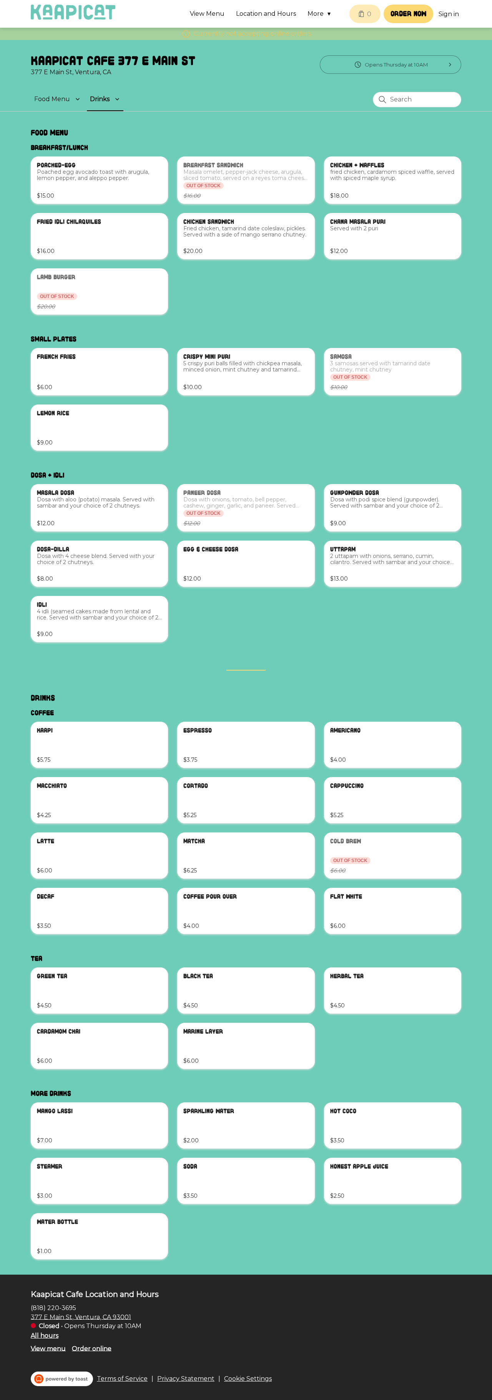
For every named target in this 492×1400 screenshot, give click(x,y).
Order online (91, 1348)
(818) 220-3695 (53, 1307)
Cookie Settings (248, 1378)
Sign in (449, 14)
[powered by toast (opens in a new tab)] (62, 1378)
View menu (48, 1348)
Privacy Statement (185, 1378)
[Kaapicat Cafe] (73, 12)
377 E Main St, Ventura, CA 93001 (81, 1316)
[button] (321, 14)
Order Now (408, 13)
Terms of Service (122, 1378)
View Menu (207, 13)
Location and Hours (266, 13)
